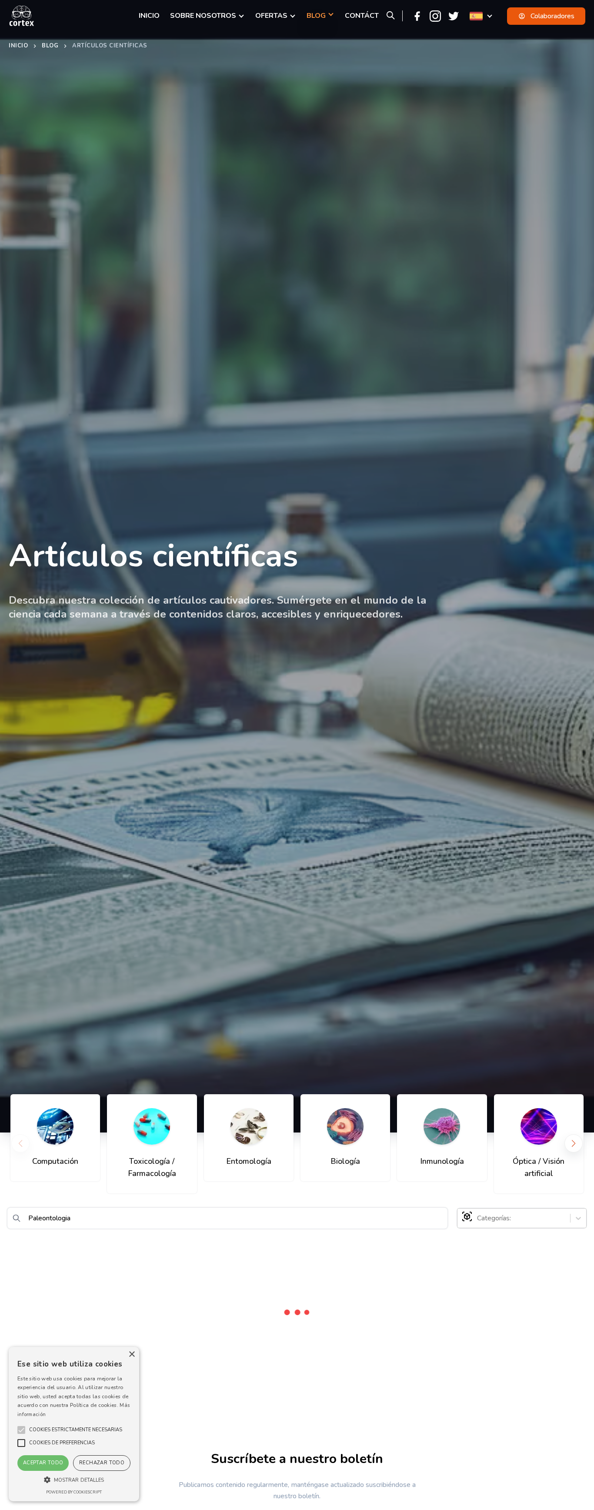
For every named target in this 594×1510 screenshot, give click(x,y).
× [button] (131, 1354)
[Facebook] (417, 16)
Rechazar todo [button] (101, 1463)
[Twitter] (453, 16)
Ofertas (271, 15)
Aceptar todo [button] (43, 1463)
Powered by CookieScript (74, 1492)
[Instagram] (435, 16)
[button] (75, 1430)
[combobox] (478, 1218)
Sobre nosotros (203, 15)
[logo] (22, 16)
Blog (50, 46)
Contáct (362, 15)
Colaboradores (552, 16)
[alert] (74, 1424)
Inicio (18, 46)
